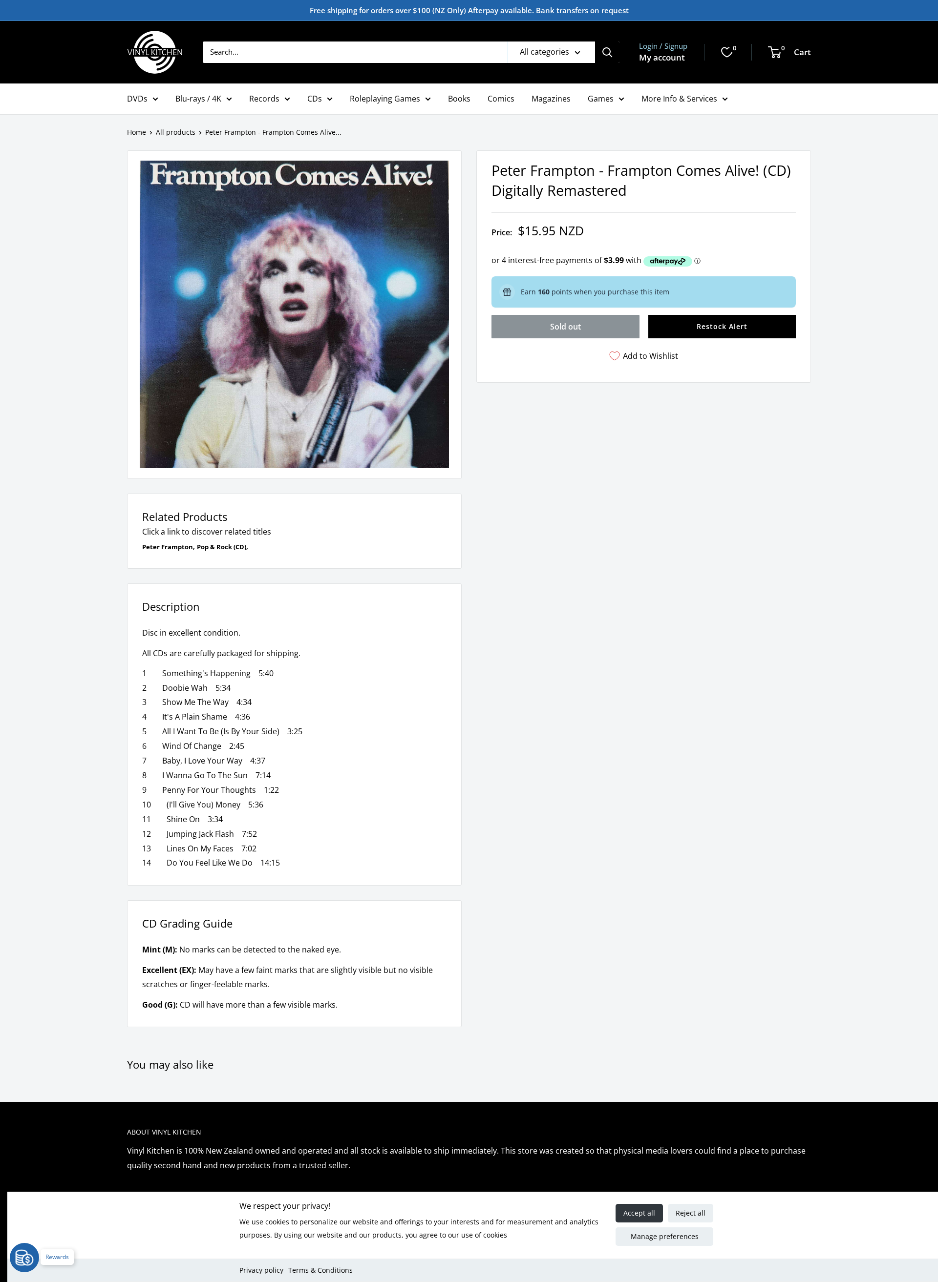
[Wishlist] (727, 52)
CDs (314, 98)
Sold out (565, 326)
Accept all (639, 1213)
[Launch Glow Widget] (24, 1257)
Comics (501, 98)
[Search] (607, 52)
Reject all (690, 1213)
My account (662, 57)
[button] (722, 326)
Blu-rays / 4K (198, 98)
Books (459, 98)
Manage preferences (665, 1236)
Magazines (551, 98)
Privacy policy (261, 1270)
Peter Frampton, (168, 546)
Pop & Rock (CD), (222, 546)
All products (175, 132)
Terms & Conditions (320, 1270)
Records (264, 98)
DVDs (137, 98)
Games (601, 98)
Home (136, 132)
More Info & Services (679, 98)
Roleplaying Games (385, 98)
